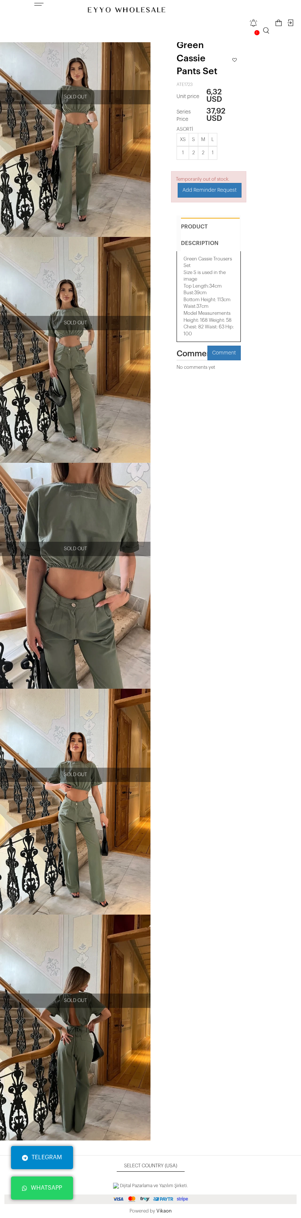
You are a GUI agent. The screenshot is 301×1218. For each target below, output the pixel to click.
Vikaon (164, 1210)
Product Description (199, 235)
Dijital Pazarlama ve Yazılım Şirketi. (153, 1185)
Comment (224, 353)
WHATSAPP (46, 1188)
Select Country (150, 1165)
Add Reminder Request (209, 190)
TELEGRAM (47, 1157)
